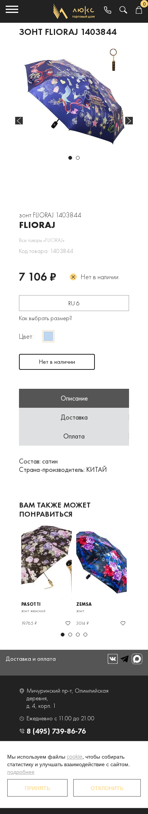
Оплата (74, 436)
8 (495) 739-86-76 (56, 731)
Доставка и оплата (31, 659)
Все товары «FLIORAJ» (42, 240)
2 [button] (77, 157)
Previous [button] (19, 120)
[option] (74, 100)
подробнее (21, 771)
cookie (74, 756)
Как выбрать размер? (45, 318)
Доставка (74, 417)
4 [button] (85, 634)
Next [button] (129, 120)
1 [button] (70, 157)
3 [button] (77, 634)
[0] (138, 10)
